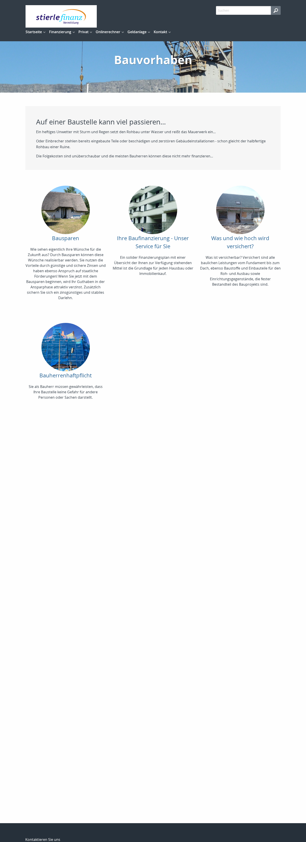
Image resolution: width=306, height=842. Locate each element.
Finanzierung (60, 31)
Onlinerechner (108, 31)
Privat (83, 31)
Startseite (34, 31)
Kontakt (160, 31)
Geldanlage (137, 31)
